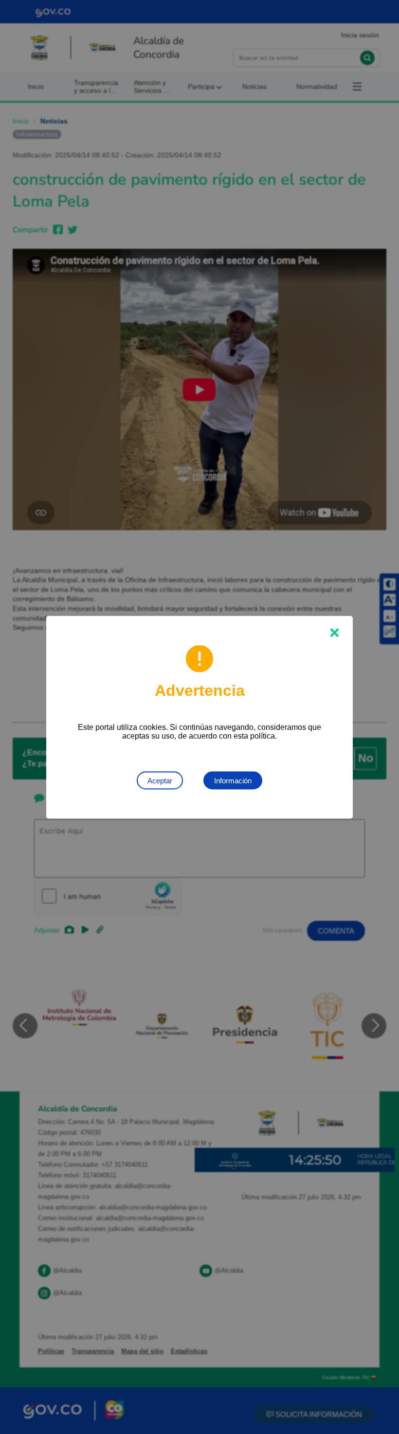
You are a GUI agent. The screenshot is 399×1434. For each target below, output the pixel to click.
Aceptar (159, 780)
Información (233, 780)
